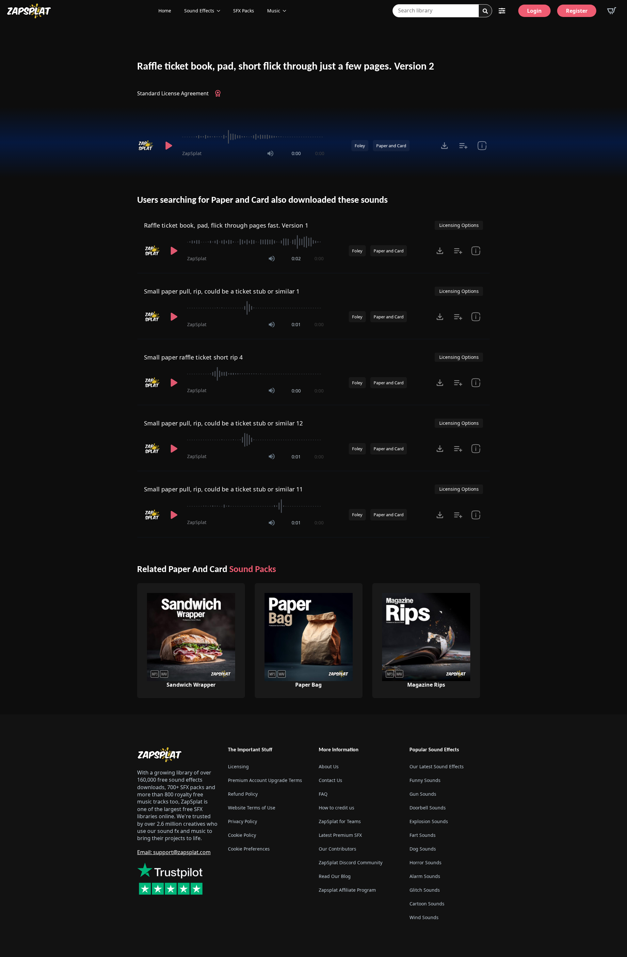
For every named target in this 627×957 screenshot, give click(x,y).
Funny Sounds (425, 780)
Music (273, 11)
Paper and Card (391, 146)
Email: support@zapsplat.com (174, 852)
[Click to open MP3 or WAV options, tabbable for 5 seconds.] (444, 145)
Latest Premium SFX (340, 835)
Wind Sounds (424, 917)
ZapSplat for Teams (340, 821)
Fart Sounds (423, 835)
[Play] (168, 145)
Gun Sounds (423, 794)
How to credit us (336, 808)
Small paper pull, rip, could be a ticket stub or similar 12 (223, 423)
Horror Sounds (426, 862)
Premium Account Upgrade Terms (265, 780)
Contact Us (330, 780)
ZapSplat (191, 153)
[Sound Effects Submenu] (220, 11)
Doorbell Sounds (428, 808)
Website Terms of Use (251, 808)
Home (164, 11)
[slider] (253, 137)
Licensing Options (459, 225)
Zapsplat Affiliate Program (347, 890)
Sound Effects (199, 11)
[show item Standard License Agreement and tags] (482, 145)
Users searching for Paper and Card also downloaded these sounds (262, 200)
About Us (329, 766)
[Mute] (270, 153)
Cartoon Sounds (427, 904)
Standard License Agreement (173, 93)
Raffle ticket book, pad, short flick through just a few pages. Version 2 (285, 67)
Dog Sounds (423, 849)
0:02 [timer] (296, 258)
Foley (360, 146)
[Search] (485, 11)
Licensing (238, 766)
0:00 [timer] (296, 153)
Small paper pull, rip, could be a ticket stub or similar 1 (221, 291)
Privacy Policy (242, 821)
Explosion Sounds (429, 821)
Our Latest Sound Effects (437, 766)
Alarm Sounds (425, 876)
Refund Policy (243, 794)
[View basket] (611, 11)
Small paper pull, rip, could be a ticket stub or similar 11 (223, 489)
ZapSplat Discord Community (350, 862)
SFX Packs (243, 11)
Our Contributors (337, 849)
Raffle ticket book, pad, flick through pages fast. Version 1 (226, 225)
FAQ (323, 794)
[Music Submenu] (286, 11)
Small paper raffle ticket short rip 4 (193, 357)
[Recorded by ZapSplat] (146, 145)
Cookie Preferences (249, 849)
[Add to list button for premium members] (463, 145)
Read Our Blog (335, 876)
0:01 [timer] (296, 324)
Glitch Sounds (425, 890)
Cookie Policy (242, 835)
